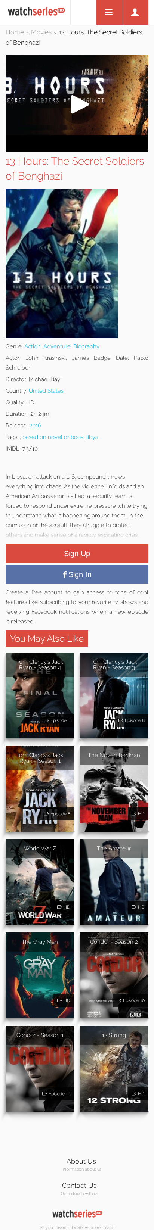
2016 (35, 425)
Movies (41, 32)
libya (92, 437)
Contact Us (79, 1185)
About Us (81, 1161)
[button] (77, 133)
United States (46, 390)
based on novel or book (53, 437)
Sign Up (77, 553)
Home (15, 32)
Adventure (57, 346)
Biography (86, 346)
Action (32, 346)
